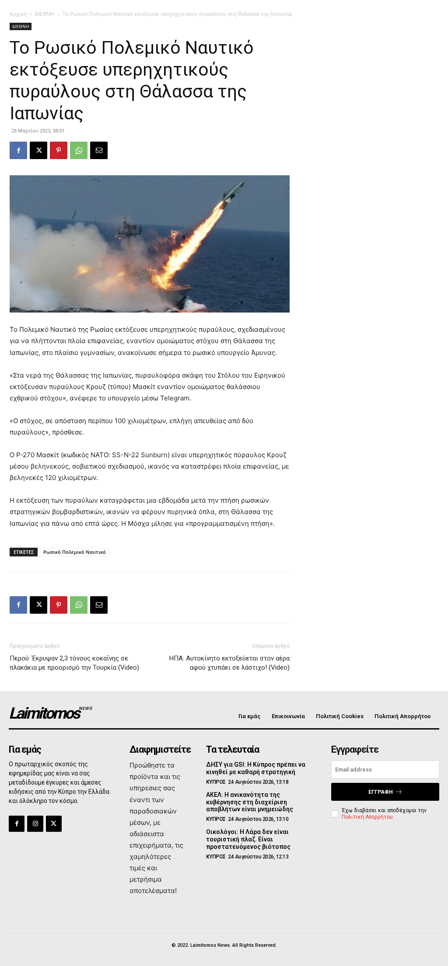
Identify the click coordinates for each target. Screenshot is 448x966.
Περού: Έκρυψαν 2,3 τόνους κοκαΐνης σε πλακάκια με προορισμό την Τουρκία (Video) (74, 662)
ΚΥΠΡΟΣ (216, 782)
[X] (38, 150)
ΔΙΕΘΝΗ (44, 13)
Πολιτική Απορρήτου (367, 817)
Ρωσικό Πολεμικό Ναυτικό (74, 552)
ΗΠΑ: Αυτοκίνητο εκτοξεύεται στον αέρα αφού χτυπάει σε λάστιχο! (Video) (229, 662)
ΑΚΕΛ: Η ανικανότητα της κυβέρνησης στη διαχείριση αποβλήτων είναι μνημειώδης (249, 802)
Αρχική (18, 13)
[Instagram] (35, 823)
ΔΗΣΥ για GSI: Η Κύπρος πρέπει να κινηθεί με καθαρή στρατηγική (255, 768)
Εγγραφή (380, 792)
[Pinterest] (58, 150)
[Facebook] (18, 150)
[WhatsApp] (79, 150)
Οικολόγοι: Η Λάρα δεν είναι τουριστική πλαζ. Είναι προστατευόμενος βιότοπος (248, 839)
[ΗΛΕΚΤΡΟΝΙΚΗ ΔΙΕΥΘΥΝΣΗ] (99, 150)
